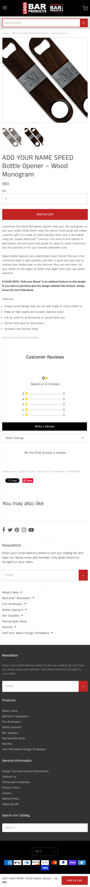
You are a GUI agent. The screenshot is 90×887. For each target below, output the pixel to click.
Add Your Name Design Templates (25, 633)
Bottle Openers (12, 610)
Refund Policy (11, 799)
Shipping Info (10, 804)
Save (29, 480)
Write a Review (44, 426)
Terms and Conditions (16, 782)
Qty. (4, 191)
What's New (10, 592)
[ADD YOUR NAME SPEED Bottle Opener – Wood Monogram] (34, 137)
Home (5, 33)
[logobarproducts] (45, 8)
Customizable (58, 471)
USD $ (38, 851)
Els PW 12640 (73, 471)
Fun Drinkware (12, 604)
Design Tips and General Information (25, 771)
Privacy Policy (11, 787)
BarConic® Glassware (16, 598)
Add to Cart (45, 214)
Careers (7, 793)
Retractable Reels (14, 621)
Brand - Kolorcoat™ (38, 471)
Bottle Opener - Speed (14, 471)
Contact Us (9, 777)
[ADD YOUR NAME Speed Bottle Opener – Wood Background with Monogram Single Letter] (12, 137)
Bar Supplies (10, 615)
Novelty (7, 627)
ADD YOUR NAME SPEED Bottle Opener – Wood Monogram (40, 33)
